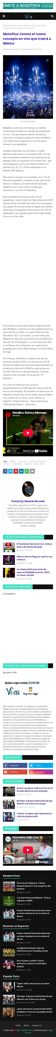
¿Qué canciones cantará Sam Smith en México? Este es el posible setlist (35, 1010)
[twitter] (41, 765)
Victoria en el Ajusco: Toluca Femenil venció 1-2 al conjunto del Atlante (33, 886)
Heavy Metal (17, 464)
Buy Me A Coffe (10, 672)
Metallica (27, 464)
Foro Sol (6, 464)
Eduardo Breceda (12, 49)
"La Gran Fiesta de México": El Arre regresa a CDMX (34, 899)
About (26, 1025)
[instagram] (41, 771)
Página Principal (9, 25)
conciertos (22, 461)
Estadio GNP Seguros (38, 461)
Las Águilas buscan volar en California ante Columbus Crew (32, 949)
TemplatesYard (25, 1030)
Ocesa (36, 464)
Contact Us (36, 1025)
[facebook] (15, 765)
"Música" (13, 461)
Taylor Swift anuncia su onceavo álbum (33, 985)
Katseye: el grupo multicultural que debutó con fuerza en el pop (34, 802)
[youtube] (15, 771)
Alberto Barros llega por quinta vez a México (34, 558)
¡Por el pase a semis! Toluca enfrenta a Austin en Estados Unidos (31, 963)
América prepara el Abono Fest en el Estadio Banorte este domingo (35, 789)
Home (18, 1025)
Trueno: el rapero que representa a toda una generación (34, 815)
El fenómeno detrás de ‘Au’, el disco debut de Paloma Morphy (34, 545)
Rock (20, 25)
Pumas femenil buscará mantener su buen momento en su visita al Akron (33, 913)
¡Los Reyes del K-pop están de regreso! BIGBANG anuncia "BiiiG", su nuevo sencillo (34, 572)
